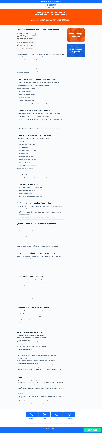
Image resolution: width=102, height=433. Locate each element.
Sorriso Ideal (51, 428)
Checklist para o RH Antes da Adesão (26, 48)
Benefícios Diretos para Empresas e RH (25, 38)
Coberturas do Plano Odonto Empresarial (26, 39)
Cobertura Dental (46, 428)
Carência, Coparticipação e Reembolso (25, 42)
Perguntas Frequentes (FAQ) (24, 49)
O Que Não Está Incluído (23, 41)
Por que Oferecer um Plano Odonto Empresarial (27, 35)
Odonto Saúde (56, 428)
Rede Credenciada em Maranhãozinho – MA (26, 45)
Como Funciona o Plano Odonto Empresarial (26, 36)
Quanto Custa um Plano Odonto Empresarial (26, 44)
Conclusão (21, 51)
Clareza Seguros (52, 430)
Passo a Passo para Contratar (23, 46)
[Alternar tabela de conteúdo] (35, 34)
